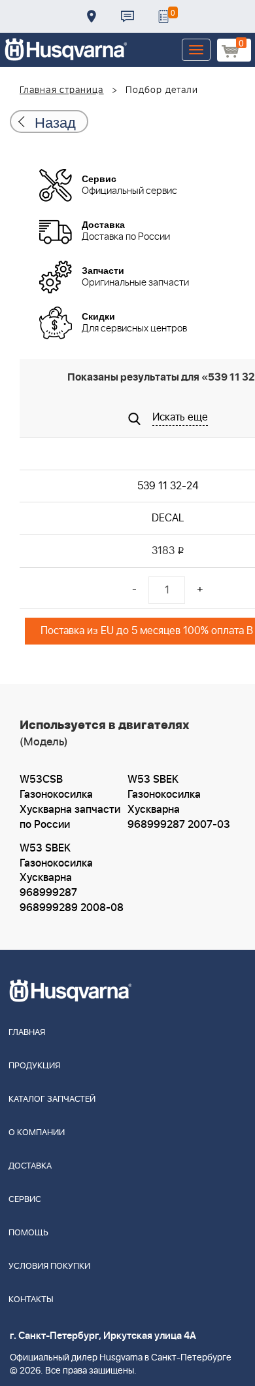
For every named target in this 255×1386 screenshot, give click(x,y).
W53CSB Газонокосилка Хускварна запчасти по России (70, 802)
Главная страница (62, 90)
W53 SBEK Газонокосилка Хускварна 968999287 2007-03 (179, 802)
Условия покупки (49, 1266)
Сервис (24, 1199)
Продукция (34, 1066)
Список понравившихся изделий (163, 16)
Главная (26, 1032)
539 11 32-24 (168, 486)
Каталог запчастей (51, 1099)
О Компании (36, 1133)
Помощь (28, 1233)
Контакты (127, 16)
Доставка (91, 16)
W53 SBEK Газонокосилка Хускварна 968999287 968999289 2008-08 (72, 878)
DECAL (168, 518)
